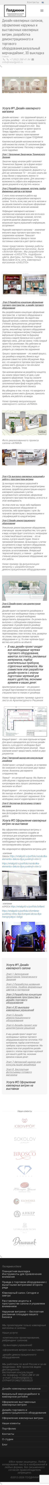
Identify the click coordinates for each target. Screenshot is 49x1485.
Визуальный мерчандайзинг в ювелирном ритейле (21, 1395)
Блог (4, 1444)
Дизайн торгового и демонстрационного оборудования (24, 1411)
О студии (7, 1439)
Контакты (33, 2)
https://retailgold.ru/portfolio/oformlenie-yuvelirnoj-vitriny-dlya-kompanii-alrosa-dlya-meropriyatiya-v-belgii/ (22, 913)
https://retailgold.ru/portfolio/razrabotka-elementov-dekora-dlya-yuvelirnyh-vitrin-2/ (24, 858)
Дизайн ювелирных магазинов (21, 1388)
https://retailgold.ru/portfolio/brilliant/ (28, 906)
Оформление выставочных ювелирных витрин (19, 1403)
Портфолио (9, 1428)
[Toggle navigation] (42, 10)
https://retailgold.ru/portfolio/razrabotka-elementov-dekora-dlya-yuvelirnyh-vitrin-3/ (21, 865)
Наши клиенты (11, 1423)
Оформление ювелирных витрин (22, 1418)
